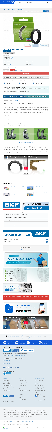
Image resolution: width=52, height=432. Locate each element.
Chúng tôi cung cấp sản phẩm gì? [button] (10, 225)
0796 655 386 (38, 83)
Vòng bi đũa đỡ (25, 410)
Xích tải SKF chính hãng (39, 388)
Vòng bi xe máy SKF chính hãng (40, 392)
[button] (47, 2)
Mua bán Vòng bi (11, 421)
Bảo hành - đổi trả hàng (23, 382)
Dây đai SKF (5, 414)
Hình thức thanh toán (22, 387)
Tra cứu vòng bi (5, 416)
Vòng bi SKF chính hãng (39, 380)
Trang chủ (21, 2)
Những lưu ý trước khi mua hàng (24, 390)
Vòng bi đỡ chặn (34, 410)
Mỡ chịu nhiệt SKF (30, 412)
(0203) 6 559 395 (7, 363)
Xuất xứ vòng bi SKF (31, 414)
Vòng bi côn (9, 410)
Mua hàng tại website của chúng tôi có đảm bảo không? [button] (14, 220)
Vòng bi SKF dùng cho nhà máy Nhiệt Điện (41, 192)
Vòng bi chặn (29, 410)
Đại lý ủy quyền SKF (6, 380)
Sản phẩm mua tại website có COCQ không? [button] (12, 223)
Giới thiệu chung (6, 382)
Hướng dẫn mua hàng (19, 70)
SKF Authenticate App (22, 416)
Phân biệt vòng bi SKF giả (39, 414)
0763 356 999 (23, 83)
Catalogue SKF (45, 414)
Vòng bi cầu (5, 410)
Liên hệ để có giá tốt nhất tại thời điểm (12, 67)
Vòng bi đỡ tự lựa (20, 410)
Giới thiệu (26, 2)
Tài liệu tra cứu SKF (6, 383)
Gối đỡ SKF (19, 412)
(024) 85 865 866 (7, 360)
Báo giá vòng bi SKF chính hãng (8, 387)
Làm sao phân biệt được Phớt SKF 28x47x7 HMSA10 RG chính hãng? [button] (16, 217)
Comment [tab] (16, 100)
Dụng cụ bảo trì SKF (36, 412)
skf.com (21, 397)
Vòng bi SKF (16, 416)
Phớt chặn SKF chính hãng (39, 387)
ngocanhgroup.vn (23, 399)
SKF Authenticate (31, 90)
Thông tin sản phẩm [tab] (8, 100)
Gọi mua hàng (26, 73)
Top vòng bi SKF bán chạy (29, 416)
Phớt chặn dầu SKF (42, 412)
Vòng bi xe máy (9, 412)
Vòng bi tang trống (14, 410)
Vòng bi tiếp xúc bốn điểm (41, 410)
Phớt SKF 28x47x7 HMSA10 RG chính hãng (13, 9)
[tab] (26, 214)
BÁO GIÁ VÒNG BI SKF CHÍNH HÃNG (16, 336)
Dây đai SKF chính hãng (39, 385)
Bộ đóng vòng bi (26, 414)
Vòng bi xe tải (14, 412)
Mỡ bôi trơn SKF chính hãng (39, 383)
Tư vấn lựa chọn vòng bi (7, 390)
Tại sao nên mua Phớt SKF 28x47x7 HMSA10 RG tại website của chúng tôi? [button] (17, 214)
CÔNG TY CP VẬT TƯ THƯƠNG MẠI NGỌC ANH (26, 421)
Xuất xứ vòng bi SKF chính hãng (40, 400)
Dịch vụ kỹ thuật (5, 388)
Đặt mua (12, 70)
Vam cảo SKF (21, 414)
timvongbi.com (22, 396)
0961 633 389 (9, 83)
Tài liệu (35, 2)
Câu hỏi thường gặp (22, 383)
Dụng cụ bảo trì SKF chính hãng (40, 390)
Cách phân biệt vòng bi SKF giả (40, 399)
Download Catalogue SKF (7, 385)
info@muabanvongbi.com (26, 249)
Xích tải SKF (9, 414)
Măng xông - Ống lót (24, 412)
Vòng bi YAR (5, 412)
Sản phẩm (31, 2)
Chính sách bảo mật (22, 380)
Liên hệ (40, 2)
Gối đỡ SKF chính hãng (38, 382)
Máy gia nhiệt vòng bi (15, 414)
